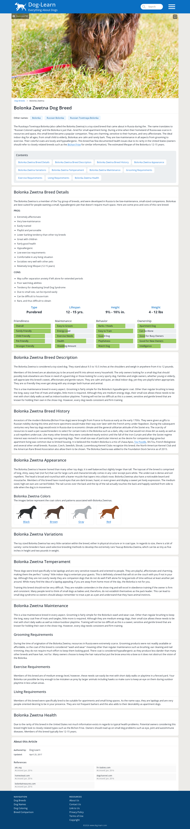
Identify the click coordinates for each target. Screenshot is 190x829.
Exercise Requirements (30, 177)
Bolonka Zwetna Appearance (149, 162)
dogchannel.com (104, 775)
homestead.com (22, 775)
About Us (74, 800)
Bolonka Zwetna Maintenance (105, 170)
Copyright (74, 819)
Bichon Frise (74, 144)
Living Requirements (58, 177)
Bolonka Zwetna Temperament (68, 170)
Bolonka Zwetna (36, 100)
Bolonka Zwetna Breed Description (73, 162)
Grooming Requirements (139, 170)
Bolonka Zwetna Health (87, 177)
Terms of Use (76, 816)
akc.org (18, 767)
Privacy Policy (76, 812)
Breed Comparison (24, 812)
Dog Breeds (19, 100)
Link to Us (74, 808)
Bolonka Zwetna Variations (32, 170)
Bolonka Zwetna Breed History (113, 162)
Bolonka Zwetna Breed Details (34, 162)
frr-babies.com (103, 767)
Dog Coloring (21, 808)
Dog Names (20, 804)
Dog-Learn (42, 4)
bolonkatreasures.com (25, 783)
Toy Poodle (140, 441)
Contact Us (75, 804)
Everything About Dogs (43, 10)
